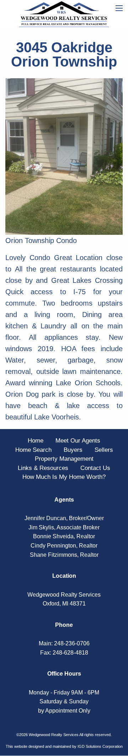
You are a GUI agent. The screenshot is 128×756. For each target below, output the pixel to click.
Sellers (104, 450)
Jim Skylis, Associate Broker (64, 527)
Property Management (64, 459)
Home (35, 441)
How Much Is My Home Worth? (64, 477)
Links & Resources (43, 468)
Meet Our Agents (77, 441)
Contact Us (95, 468)
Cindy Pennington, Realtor (64, 546)
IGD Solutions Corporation (100, 746)
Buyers (73, 450)
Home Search (33, 450)
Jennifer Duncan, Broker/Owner (64, 518)
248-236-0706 (72, 643)
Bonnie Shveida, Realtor (64, 536)
